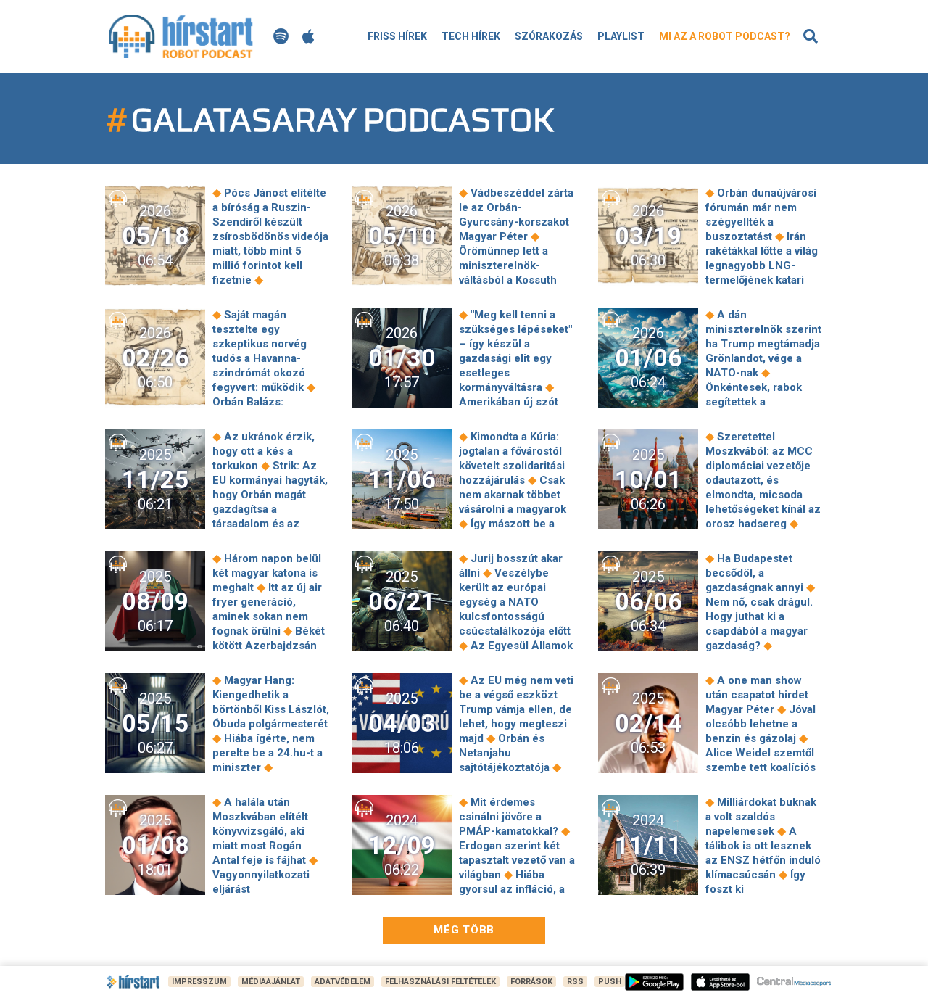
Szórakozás (549, 36)
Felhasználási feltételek (440, 981)
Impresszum (199, 981)
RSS (575, 981)
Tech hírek (471, 36)
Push (609, 981)
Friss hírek (397, 36)
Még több (464, 929)
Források (531, 981)
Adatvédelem (342, 981)
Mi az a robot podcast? (724, 36)
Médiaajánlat (270, 981)
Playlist (621, 36)
